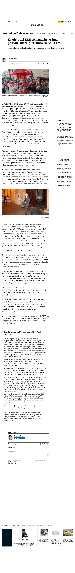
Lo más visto (60, 154)
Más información (11, 463)
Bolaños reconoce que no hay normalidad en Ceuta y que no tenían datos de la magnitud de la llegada (65, 137)
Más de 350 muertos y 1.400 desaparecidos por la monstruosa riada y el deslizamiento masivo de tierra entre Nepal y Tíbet (65, 170)
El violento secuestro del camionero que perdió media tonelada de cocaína (65, 143)
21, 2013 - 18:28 (17, 59)
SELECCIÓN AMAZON (15, 525)
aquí (40, 461)
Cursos (23, 525)
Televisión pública (39, 455)
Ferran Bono (13, 58)
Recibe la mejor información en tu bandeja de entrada (21, 444)
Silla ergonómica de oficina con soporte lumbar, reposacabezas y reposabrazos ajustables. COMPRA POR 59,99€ (24, 544)
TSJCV (12, 455)
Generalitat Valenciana (40, 33)
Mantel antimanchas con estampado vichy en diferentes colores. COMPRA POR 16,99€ (68, 539)
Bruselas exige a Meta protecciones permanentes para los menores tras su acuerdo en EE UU (64, 130)
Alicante (48, 33)
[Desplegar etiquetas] (48, 455)
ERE (9, 455)
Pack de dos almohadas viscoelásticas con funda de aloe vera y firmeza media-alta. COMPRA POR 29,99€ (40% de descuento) (56, 541)
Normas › (47, 447)
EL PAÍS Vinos (48, 525)
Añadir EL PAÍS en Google (43, 63)
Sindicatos (21, 455)
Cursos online (30, 525)
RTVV (28, 111)
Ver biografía (18, 438)
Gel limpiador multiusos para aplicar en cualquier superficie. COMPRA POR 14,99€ (44, 539)
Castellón (53, 33)
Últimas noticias (69, 33)
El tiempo (63, 33)
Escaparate (4, 525)
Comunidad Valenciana (16, 33)
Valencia (58, 33)
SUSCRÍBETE (60, 21)
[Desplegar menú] (3, 25)
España (32, 33)
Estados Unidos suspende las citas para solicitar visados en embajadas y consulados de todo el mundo (65, 176)
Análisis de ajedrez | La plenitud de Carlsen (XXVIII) (64, 124)
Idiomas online (39, 525)
